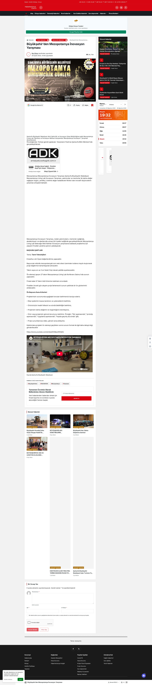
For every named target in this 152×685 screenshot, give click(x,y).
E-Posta (64, 607)
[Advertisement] (60, 122)
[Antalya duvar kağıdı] (109, 160)
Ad (28, 607)
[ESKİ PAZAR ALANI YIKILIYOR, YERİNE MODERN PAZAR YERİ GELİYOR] (60, 506)
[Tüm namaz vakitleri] (125, 104)
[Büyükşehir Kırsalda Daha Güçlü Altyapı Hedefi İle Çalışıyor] (37, 425)
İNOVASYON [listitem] (44, 383)
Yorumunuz (35, 591)
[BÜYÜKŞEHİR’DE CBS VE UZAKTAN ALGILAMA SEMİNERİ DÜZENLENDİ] (37, 506)
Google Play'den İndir (76, 32)
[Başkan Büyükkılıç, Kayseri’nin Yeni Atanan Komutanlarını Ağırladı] (112, 49)
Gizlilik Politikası (8, 679)
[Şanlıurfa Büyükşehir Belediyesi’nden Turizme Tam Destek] (83, 506)
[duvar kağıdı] (43, 161)
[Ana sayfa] (26, 13)
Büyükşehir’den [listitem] (32, 383)
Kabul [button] (20, 679)
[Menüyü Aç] (41, 7)
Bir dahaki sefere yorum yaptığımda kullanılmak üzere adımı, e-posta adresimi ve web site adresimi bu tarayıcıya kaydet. (59, 615)
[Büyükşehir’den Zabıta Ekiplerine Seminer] (83, 425)
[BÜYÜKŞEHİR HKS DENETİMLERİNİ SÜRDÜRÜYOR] (60, 425)
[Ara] (117, 7)
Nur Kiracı (35, 53)
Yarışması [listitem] (66, 383)
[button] (121, 7)
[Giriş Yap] (125, 7)
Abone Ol (76, 398)
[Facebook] (73, 649)
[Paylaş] (126, 682)
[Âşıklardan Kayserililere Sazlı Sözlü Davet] (112, 92)
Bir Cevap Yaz (33, 584)
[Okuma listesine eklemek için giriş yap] (92, 105)
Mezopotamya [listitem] (55, 383)
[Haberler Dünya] (31, 7)
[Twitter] (79, 649)
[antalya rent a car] (101, 161)
